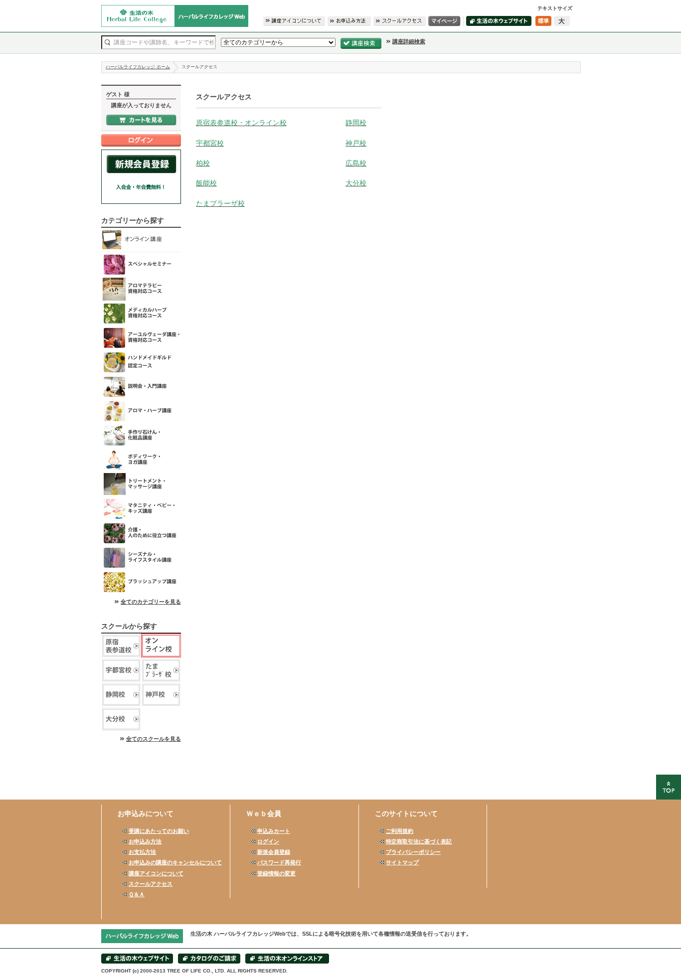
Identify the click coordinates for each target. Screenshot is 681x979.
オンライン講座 (141, 240)
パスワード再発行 (279, 862)
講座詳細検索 (408, 41)
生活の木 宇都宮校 (121, 670)
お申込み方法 (145, 841)
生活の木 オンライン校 (161, 646)
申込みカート (273, 831)
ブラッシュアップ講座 (141, 582)
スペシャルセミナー (141, 264)
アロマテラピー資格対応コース (141, 289)
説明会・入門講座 (141, 386)
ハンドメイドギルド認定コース (141, 362)
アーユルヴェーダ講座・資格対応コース (141, 338)
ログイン (268, 841)
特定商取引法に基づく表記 (419, 841)
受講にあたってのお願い (159, 831)
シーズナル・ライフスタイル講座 (141, 557)
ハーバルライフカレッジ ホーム (138, 66)
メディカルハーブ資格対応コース (141, 313)
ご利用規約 (399, 831)
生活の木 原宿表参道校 (121, 646)
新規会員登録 (273, 852)
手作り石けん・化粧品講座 (141, 435)
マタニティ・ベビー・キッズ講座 (141, 508)
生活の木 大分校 (121, 719)
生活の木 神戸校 (161, 694)
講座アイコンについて (156, 873)
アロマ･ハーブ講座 (141, 411)
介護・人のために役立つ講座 (141, 533)
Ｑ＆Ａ (137, 894)
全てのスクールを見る (153, 739)
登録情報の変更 (276, 873)
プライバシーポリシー (413, 852)
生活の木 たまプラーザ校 (161, 670)
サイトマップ (402, 862)
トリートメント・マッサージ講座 (141, 484)
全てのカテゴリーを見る (151, 602)
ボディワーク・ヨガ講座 (141, 460)
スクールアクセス (150, 884)
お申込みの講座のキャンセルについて (175, 862)
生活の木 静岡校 (121, 694)
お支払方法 (142, 852)
